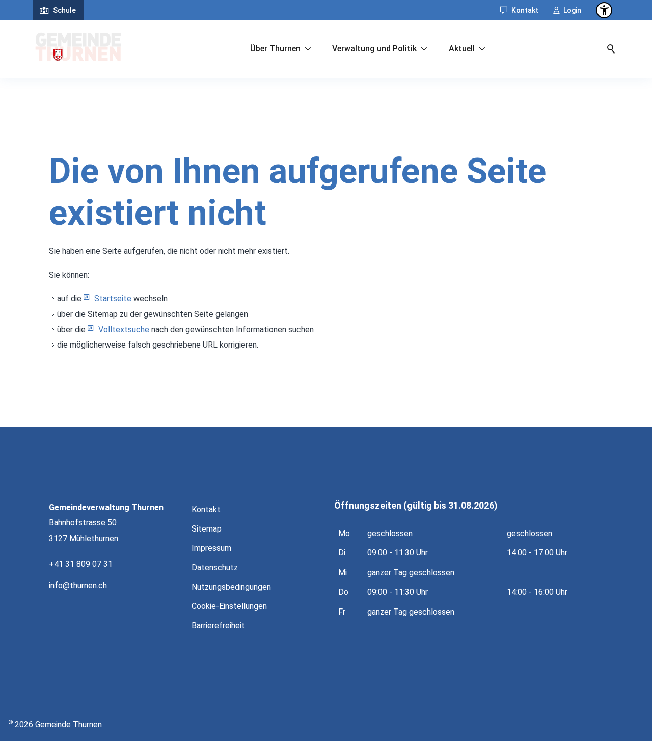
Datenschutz (215, 567)
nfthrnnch (78, 585)
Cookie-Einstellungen (229, 606)
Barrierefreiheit (218, 625)
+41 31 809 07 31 (81, 564)
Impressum (211, 548)
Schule (64, 10)
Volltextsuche (123, 329)
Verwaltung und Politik (374, 49)
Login (572, 10)
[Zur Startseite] (78, 49)
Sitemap (207, 529)
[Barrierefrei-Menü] (604, 10)
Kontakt (524, 10)
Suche (611, 49)
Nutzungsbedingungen (231, 587)
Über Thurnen (275, 49)
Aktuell (462, 49)
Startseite (112, 298)
